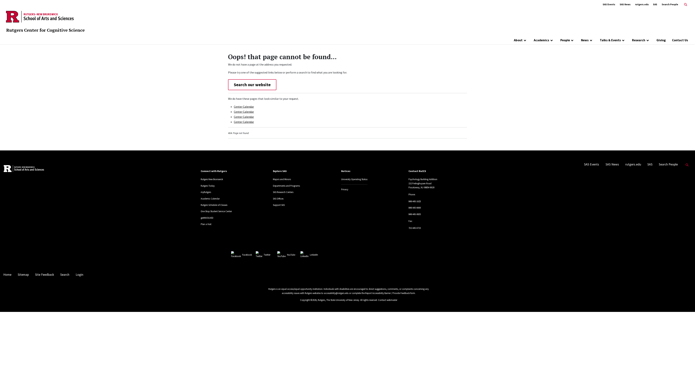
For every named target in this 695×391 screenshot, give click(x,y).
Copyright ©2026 (308, 299)
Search (64, 275)
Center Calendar (244, 106)
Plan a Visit (206, 224)
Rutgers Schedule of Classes (214, 204)
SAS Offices (278, 198)
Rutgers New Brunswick (212, 179)
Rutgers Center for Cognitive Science (45, 30)
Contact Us (680, 40)
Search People (670, 4)
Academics (541, 40)
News (585, 40)
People (565, 40)
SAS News (625, 4)
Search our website (252, 84)
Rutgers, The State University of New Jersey (338, 299)
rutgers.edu (642, 4)
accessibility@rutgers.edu (336, 293)
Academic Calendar (210, 198)
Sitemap (23, 275)
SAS (655, 4)
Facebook (247, 254)
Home (7, 275)
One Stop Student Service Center (216, 211)
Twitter (267, 254)
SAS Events (609, 4)
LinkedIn (314, 254)
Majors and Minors (282, 179)
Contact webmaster (387, 299)
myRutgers (206, 192)
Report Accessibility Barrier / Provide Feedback (387, 293)
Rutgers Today (208, 185)
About (518, 40)
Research (638, 40)
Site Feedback (44, 275)
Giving (661, 40)
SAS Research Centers (283, 192)
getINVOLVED (207, 217)
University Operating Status (354, 179)
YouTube (291, 254)
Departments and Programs (286, 185)
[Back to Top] (687, 382)
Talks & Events (610, 40)
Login (79, 275)
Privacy (344, 189)
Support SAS (279, 204)
